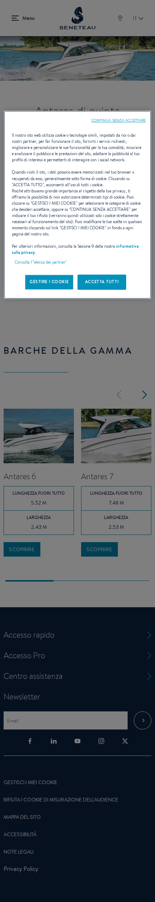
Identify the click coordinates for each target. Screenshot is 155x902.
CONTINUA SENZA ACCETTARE (119, 120)
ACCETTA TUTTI (102, 282)
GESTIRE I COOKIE (49, 282)
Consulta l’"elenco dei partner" (41, 262)
